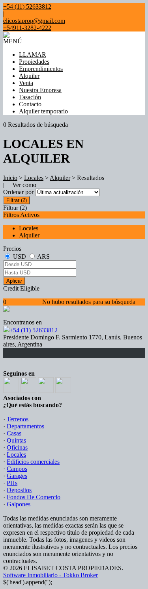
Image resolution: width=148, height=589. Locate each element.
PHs (12, 483)
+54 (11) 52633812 (33, 330)
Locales (33, 177)
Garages (17, 475)
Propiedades (34, 61)
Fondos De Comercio (33, 497)
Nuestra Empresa (40, 90)
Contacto (30, 104)
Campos (17, 468)
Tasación (30, 97)
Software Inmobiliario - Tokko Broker (50, 575)
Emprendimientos (41, 68)
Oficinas (17, 447)
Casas (14, 433)
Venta (26, 83)
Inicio (10, 177)
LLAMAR (32, 54)
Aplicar (14, 281)
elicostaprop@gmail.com (34, 20)
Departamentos (25, 426)
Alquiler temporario (43, 111)
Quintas (16, 440)
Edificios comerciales (33, 461)
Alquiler (29, 75)
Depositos (19, 490)
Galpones (18, 504)
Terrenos (17, 419)
